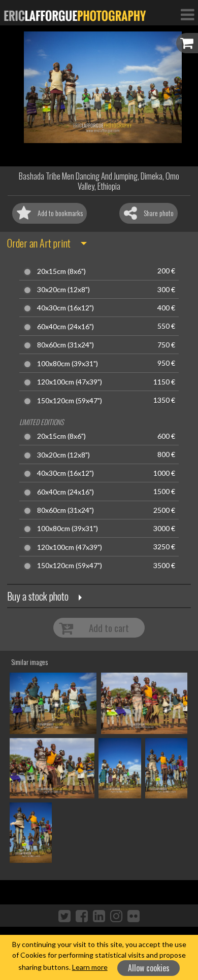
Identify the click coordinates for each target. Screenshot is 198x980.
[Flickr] (133, 915)
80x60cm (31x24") (65, 345)
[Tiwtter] (64, 915)
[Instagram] (116, 915)
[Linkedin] (99, 915)
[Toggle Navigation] (187, 14)
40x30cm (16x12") (65, 308)
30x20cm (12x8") (63, 290)
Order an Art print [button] (39, 243)
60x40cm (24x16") (65, 327)
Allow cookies (149, 968)
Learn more (90, 967)
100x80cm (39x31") (67, 364)
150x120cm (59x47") (69, 401)
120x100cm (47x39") (69, 382)
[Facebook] (82, 915)
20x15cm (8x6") (61, 271)
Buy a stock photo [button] (38, 596)
